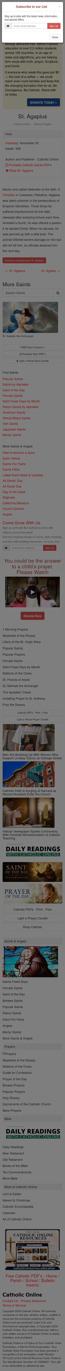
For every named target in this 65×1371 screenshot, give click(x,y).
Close (55, 37)
